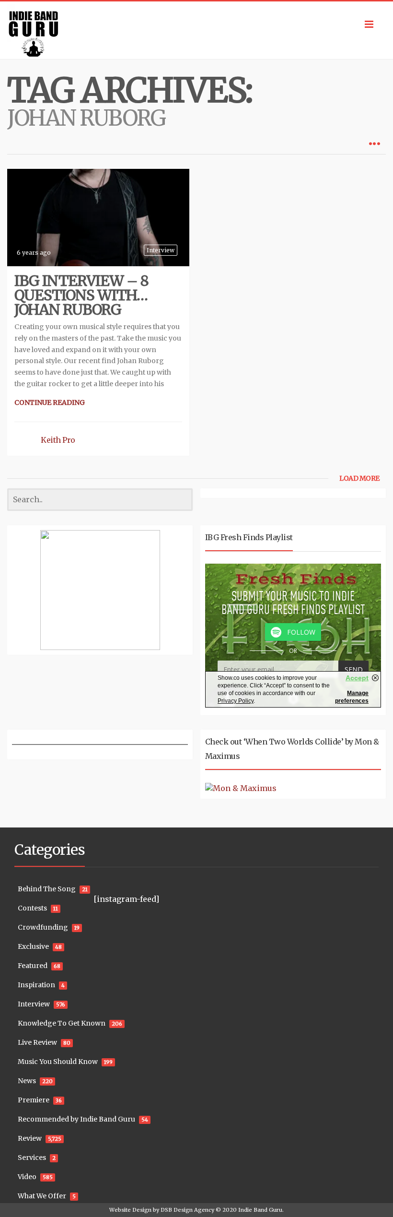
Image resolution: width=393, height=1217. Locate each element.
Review (30, 1138)
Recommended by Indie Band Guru (76, 1119)
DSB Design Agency (187, 1209)
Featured (32, 965)
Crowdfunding (43, 927)
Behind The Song (47, 889)
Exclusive (33, 946)
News (27, 1080)
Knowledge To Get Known (61, 1023)
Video (27, 1176)
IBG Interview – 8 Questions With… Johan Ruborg (81, 295)
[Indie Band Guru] (196, 30)
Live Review (37, 1042)
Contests (32, 908)
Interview (160, 250)
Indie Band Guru (260, 1209)
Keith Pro (58, 440)
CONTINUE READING (49, 402)
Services (32, 1157)
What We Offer (42, 1196)
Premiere (33, 1100)
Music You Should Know (58, 1061)
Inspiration (36, 985)
